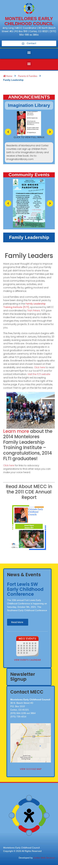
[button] (29, 52)
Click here (39, 367)
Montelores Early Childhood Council (29, 21)
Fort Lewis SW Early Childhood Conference (25, 589)
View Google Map (30, 769)
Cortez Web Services (44, 857)
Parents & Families (27, 76)
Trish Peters (33, 310)
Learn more (16, 431)
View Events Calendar (27, 659)
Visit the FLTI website (39, 374)
